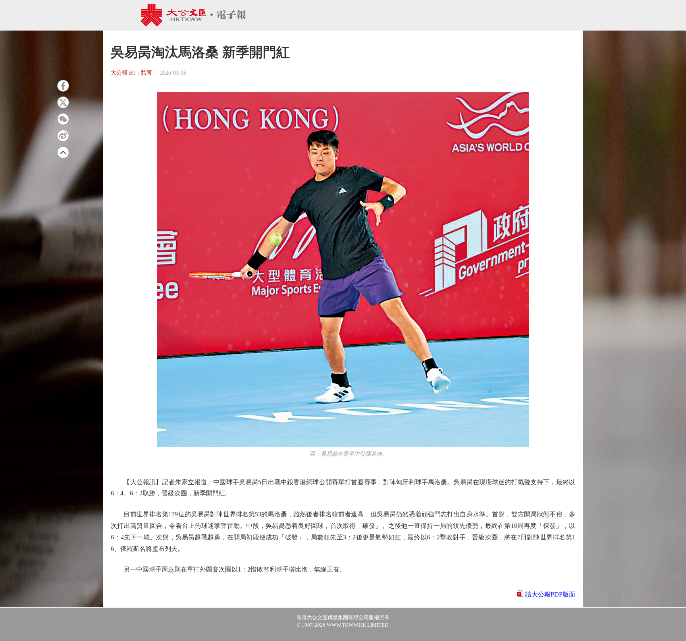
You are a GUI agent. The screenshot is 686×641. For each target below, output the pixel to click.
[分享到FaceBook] (63, 86)
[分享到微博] (63, 136)
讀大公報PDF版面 (550, 594)
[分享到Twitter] (63, 102)
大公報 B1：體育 (131, 73)
